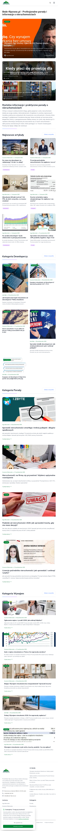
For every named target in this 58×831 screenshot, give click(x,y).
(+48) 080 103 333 (8, 793)
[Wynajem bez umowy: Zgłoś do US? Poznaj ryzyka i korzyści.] (29, 38)
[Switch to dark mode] (50, 2)
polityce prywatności (24, 819)
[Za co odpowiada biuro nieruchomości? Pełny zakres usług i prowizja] (29, 70)
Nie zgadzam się (18, 822)
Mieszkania (6, 83)
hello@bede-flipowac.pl (10, 796)
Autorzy (5, 800)
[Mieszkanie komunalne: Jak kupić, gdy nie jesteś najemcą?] (29, 91)
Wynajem (7, 21)
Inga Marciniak (6, 194)
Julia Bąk (4, 295)
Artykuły (32, 768)
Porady (5, 63)
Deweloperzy (6, 169)
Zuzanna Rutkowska (7, 157)
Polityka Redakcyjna (49, 822)
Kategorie (33, 800)
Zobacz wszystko (49, 134)
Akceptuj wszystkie (18, 826)
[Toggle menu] (54, 2)
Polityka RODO (39, 822)
